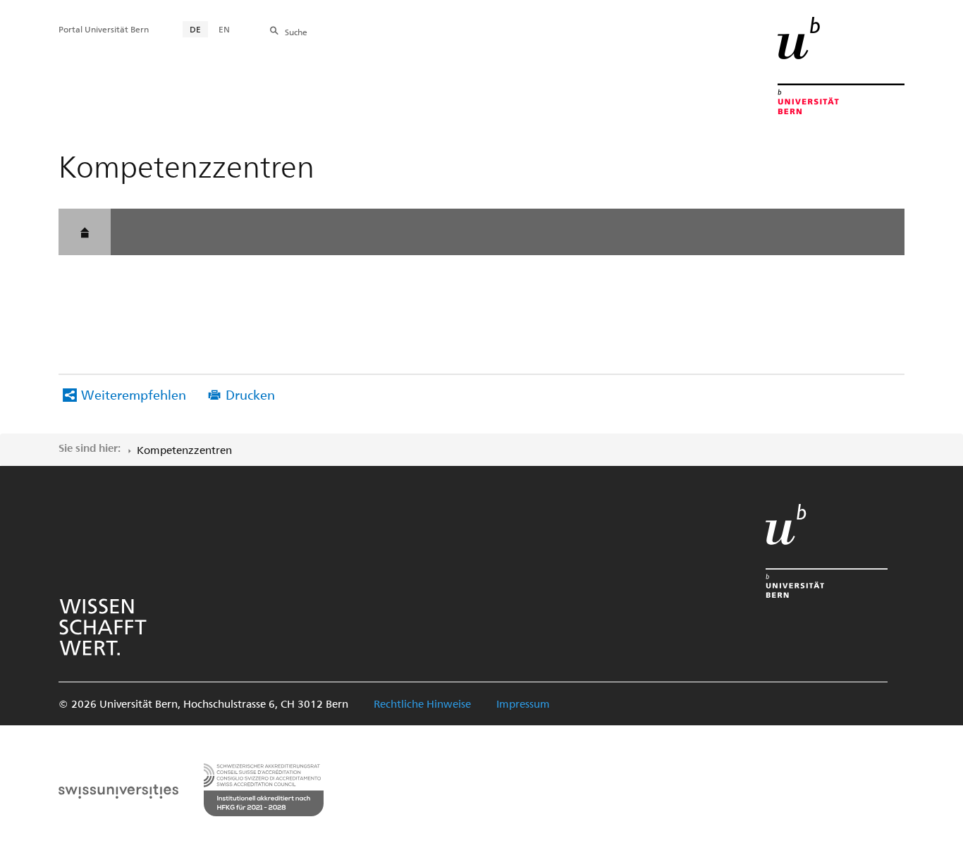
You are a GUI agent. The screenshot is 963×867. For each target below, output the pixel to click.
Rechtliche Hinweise (422, 703)
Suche (296, 31)
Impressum (523, 703)
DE (195, 29)
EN (224, 29)
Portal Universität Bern (104, 29)
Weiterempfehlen (133, 394)
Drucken (250, 394)
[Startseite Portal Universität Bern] (841, 65)
